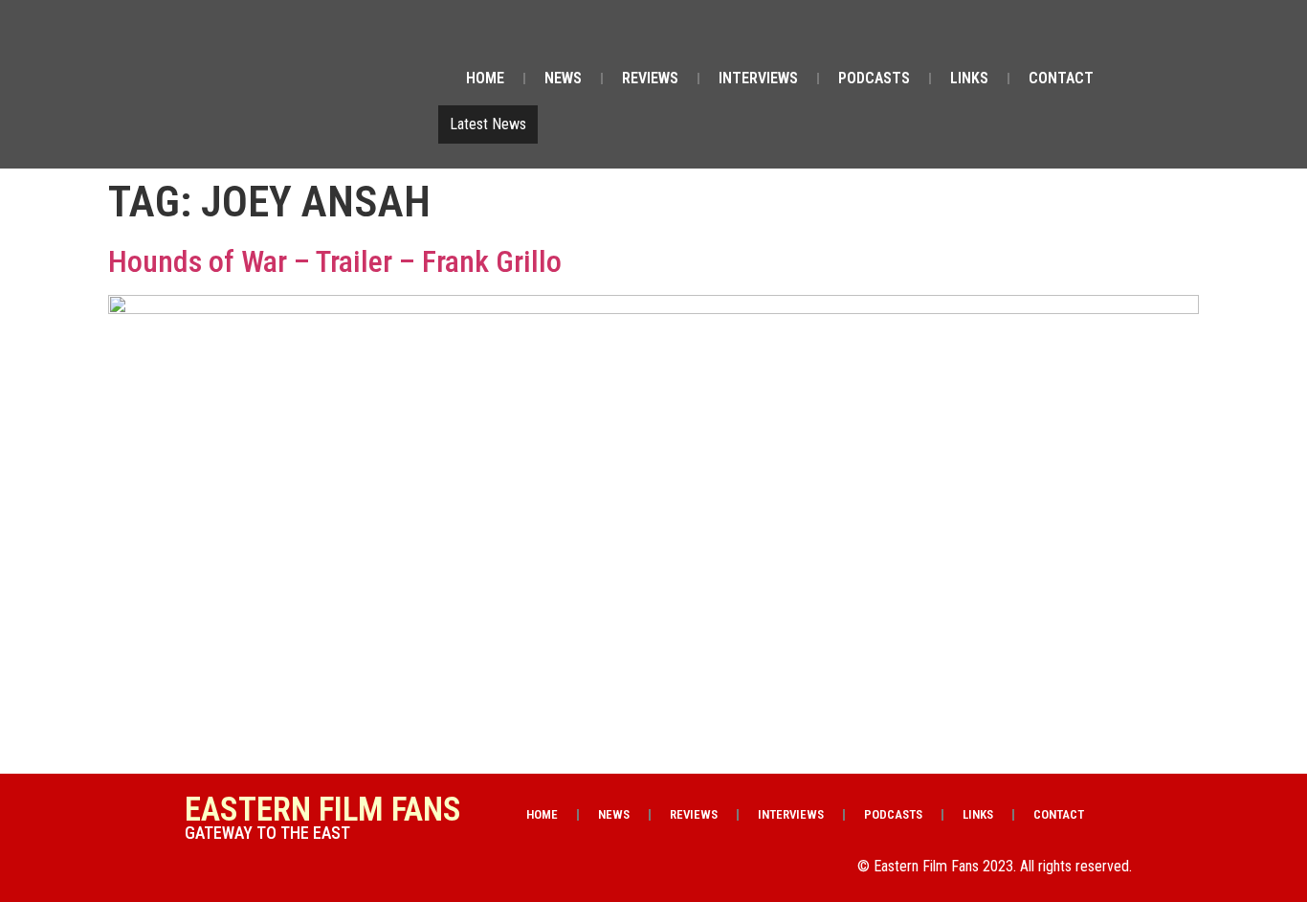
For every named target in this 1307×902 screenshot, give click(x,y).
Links (969, 78)
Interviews (758, 78)
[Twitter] (1007, 36)
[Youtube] (1056, 36)
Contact (1061, 78)
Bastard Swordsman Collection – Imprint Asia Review (708, 124)
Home (485, 78)
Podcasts (874, 78)
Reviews (650, 78)
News (563, 78)
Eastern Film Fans (323, 809)
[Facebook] (958, 36)
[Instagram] (1105, 36)
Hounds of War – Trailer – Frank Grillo (335, 261)
